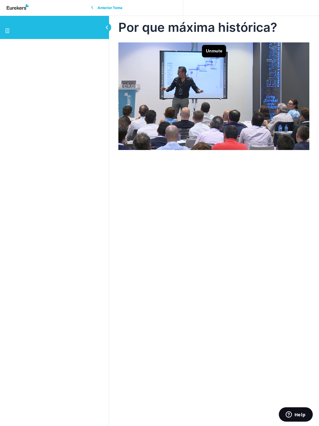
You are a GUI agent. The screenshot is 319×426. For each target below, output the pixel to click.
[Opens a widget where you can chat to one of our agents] (296, 415)
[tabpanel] (214, 96)
